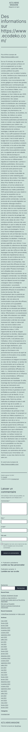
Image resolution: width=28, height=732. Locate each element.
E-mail (3, 526)
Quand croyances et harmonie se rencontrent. (10, 606)
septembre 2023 (6, 688)
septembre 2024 (6, 663)
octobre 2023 (5, 686)
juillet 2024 (4, 665)
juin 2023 (3, 696)
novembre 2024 (5, 658)
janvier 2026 (4, 625)
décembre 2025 (5, 628)
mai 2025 (3, 644)
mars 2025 (4, 649)
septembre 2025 (6, 635)
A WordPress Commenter (8, 614)
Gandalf (5, 477)
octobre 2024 (5, 660)
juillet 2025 (4, 639)
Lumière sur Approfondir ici (9, 598)
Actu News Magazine (10, 723)
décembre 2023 (5, 681)
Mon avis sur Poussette (7, 604)
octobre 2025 (5, 632)
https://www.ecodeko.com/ (9, 57)
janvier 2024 (4, 679)
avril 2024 (4, 672)
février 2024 (4, 677)
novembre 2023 (5, 684)
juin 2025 (3, 642)
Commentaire (5, 501)
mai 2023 (3, 698)
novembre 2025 (5, 630)
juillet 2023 (4, 693)
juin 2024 (3, 667)
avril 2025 (4, 646)
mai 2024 (3, 670)
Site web (3, 535)
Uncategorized (15, 479)
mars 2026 (4, 621)
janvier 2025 (4, 653)
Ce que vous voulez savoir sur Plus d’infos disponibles (13, 600)
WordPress (18, 726)
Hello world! (21, 614)
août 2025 (4, 637)
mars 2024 (4, 674)
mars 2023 (4, 703)
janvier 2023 (4, 707)
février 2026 (4, 623)
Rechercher (4, 585)
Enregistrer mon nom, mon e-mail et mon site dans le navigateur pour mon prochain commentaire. (15, 545)
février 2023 (4, 705)
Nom (3, 518)
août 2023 (4, 691)
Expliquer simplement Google (9, 595)
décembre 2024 (5, 656)
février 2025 (4, 651)
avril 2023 (4, 700)
